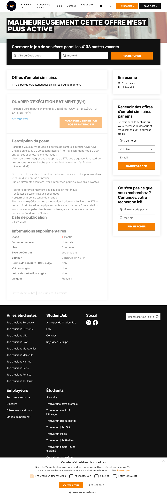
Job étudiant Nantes (19, 361)
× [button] (163, 461)
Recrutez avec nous (18, 397)
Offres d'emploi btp (23, 293)
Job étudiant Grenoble (20, 329)
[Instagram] (89, 322)
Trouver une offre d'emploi (62, 403)
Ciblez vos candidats (19, 410)
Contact (71, 6)
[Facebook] (96, 322)
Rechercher (137, 226)
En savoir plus (123, 470)
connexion (150, 6)
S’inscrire (12, 403)
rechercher (132, 55)
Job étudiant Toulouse (20, 381)
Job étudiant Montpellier (21, 348)
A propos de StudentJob (61, 322)
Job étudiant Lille (17, 335)
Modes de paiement (18, 416)
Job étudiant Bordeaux (20, 322)
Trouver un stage (56, 433)
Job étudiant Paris (17, 368)
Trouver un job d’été (58, 427)
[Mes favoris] (101, 6)
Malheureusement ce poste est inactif (81, 122)
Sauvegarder (136, 166)
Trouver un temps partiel (61, 420)
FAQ (48, 329)
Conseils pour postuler (60, 457)
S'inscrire (126, 6)
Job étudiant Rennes (19, 374)
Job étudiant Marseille (20, 355)
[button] (83, 492)
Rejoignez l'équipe (57, 342)
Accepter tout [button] (70, 485)
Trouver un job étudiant (60, 440)
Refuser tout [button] (96, 485)
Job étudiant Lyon (17, 342)
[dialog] (83, 477)
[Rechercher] (110, 6)
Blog (59, 6)
